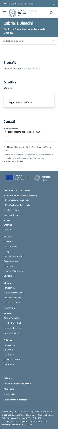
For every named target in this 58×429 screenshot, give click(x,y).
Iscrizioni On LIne (12, 215)
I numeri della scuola (13, 271)
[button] (19, 3)
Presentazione (10, 246)
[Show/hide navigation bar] (4, 12)
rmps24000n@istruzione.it (12, 414)
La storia (8, 275)
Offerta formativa (12, 318)
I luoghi (7, 251)
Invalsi (7, 219)
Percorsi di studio (12, 302)
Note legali (9, 378)
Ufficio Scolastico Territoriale (17, 205)
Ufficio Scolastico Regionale (16, 200)
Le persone (9, 266)
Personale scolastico (13, 292)
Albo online (9, 364)
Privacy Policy (10, 394)
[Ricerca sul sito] (51, 13)
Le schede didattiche (13, 323)
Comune (7, 229)
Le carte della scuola (13, 256)
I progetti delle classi (13, 328)
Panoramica (9, 241)
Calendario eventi (12, 359)
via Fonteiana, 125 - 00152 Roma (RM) (17, 411)
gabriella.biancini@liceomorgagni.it (24, 131)
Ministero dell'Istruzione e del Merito (20, 195)
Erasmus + (8, 224)
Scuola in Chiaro (11, 210)
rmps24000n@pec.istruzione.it (41, 414)
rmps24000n (26, 418)
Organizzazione (11, 261)
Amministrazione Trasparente (17, 383)
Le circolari (9, 354)
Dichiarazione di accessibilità (17, 399)
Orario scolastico (11, 332)
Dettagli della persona (13, 41)
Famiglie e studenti (12, 297)
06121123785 (43, 411)
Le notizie (8, 349)
